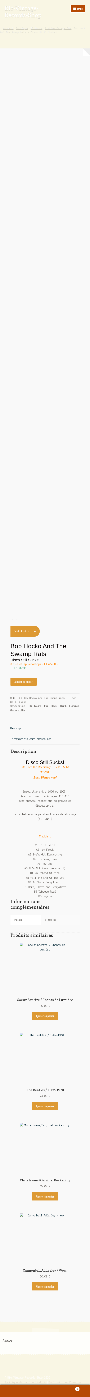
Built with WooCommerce (65, 1382)
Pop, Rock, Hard (55, 706)
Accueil (8, 28)
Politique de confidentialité (25, 1382)
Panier (69, 1388)
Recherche (45, 1391)
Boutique (22, 28)
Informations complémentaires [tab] (30, 739)
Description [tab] (18, 728)
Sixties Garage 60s (58, 28)
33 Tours (36, 28)
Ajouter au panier (23, 682)
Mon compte (15, 1391)
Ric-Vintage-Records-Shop (23, 11)
